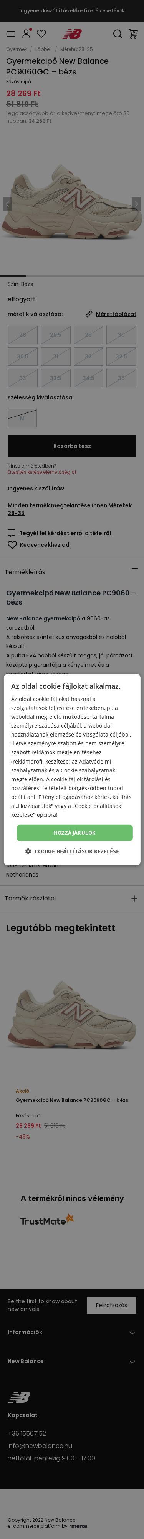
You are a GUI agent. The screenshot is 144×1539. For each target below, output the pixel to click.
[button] (72, 851)
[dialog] (71, 769)
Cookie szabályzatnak (88, 770)
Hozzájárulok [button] (75, 832)
